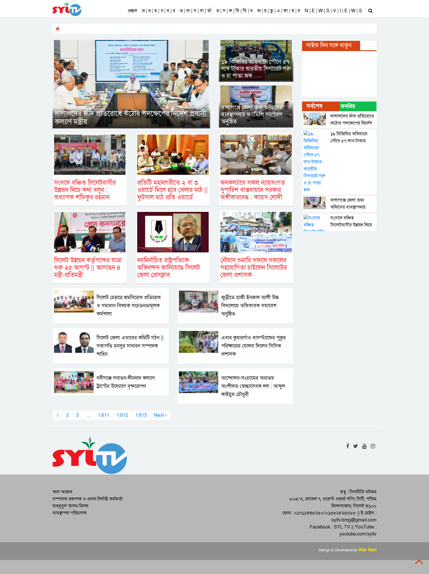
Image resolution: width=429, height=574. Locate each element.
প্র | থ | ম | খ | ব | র (158, 11)
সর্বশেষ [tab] (314, 106)
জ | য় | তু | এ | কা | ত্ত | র (278, 11)
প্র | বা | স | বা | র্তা (196, 11)
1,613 (141, 415)
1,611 (103, 415)
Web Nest (367, 550)
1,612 (122, 415)
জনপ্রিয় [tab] (348, 106)
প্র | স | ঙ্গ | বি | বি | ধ (234, 11)
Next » (160, 415)
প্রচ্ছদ (132, 11)
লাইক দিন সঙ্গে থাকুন (328, 45)
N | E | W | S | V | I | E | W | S (333, 11)
